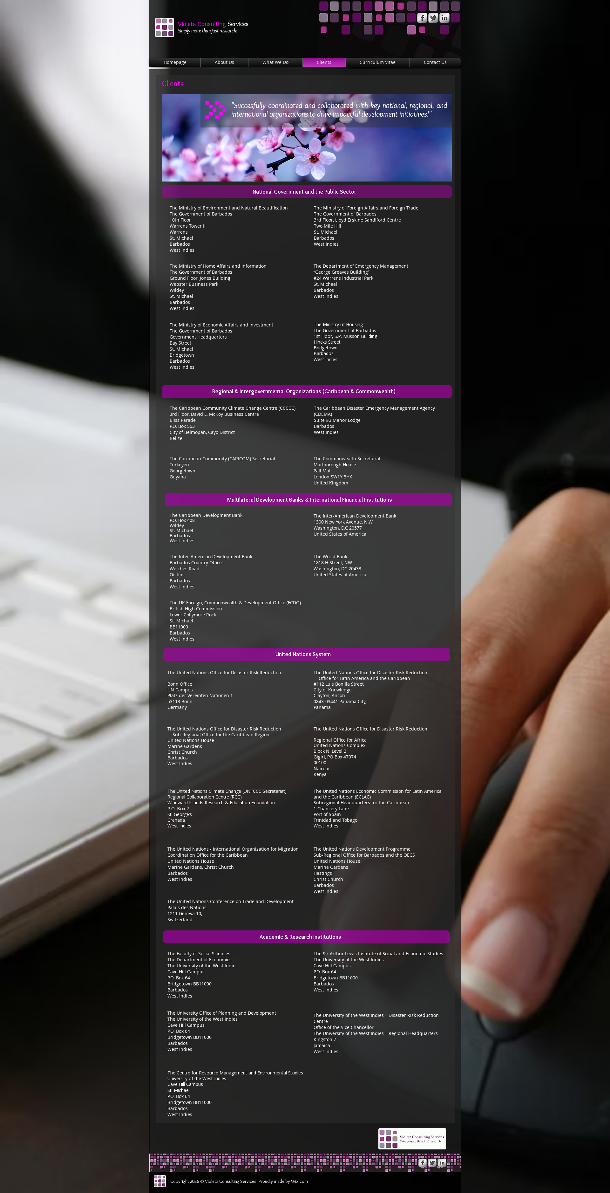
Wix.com (299, 1181)
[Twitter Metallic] (433, 18)
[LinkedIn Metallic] (444, 18)
